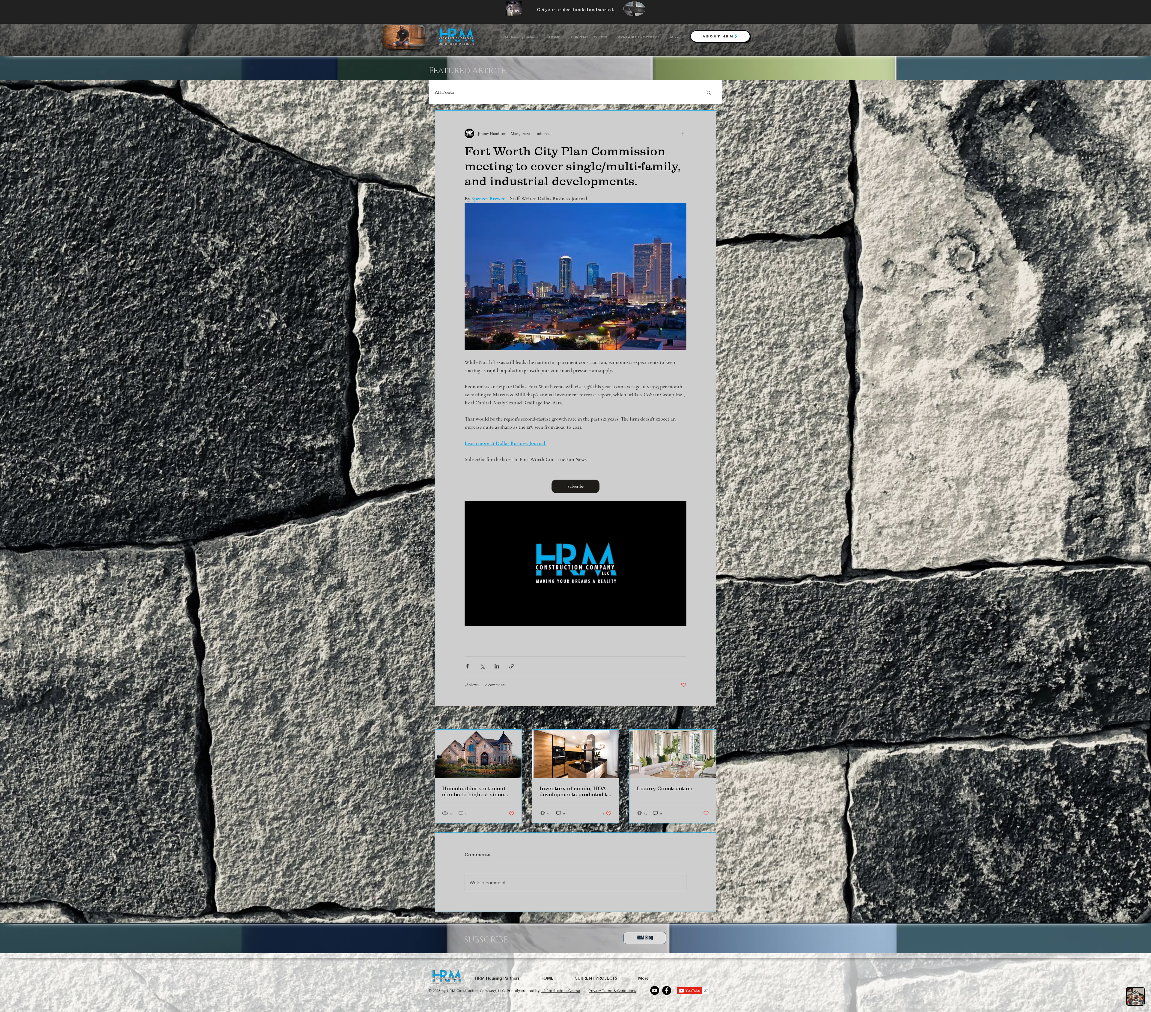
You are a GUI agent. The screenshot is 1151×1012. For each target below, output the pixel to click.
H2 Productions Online (560, 990)
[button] (709, 92)
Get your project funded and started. (575, 9)
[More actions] (682, 133)
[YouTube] (654, 990)
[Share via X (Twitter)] (482, 666)
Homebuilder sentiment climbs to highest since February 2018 (474, 791)
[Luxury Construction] (672, 754)
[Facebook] (666, 990)
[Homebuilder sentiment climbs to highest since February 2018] (478, 754)
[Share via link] (511, 666)
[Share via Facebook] (467, 666)
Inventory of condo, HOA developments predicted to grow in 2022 (575, 791)
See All (710, 718)
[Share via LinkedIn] (497, 666)
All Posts (444, 92)
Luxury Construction (665, 788)
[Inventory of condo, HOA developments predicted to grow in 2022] (575, 754)
